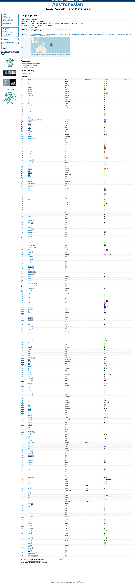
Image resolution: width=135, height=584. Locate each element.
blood (29, 125)
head (29, 127)
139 (22, 383)
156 (22, 420)
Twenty (30, 548)
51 (22, 188)
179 (22, 473)
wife (29, 204)
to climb (30, 455)
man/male (30, 194)
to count (30, 521)
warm (29, 381)
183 (22, 481)
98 (22, 297)
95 (22, 290)
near (29, 473)
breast (29, 116)
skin (29, 103)
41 (22, 167)
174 (22, 460)
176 (22, 467)
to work (30, 259)
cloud (29, 366)
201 (22, 533)
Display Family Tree (8, 42)
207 (22, 548)
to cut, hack (31, 248)
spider (29, 322)
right (29, 85)
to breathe (30, 136)
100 (22, 301)
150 (22, 406)
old (28, 434)
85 (22, 264)
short (29, 415)
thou (29, 481)
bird (29, 295)
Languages (6, 28)
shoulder (30, 118)
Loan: (125, 79)
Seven (29, 538)
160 (22, 429)
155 (22, 417)
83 (22, 259)
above (29, 464)
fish (29, 324)
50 (22, 186)
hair (29, 132)
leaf (29, 331)
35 (22, 152)
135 (22, 374)
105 (22, 310)
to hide (29, 453)
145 (22, 396)
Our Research (7, 23)
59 (22, 206)
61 (22, 210)
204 (22, 540)
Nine (29, 543)
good (29, 438)
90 (22, 278)
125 (22, 353)
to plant (30, 261)
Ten (29, 545)
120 (22, 343)
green (29, 408)
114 (22, 331)
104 (22, 309)
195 (22, 519)
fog (28, 368)
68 (22, 225)
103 (22, 307)
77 (22, 245)
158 (22, 424)
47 (22, 179)
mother (30, 206)
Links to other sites (8, 19)
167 (22, 444)
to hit (29, 234)
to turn (29, 95)
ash (29, 399)
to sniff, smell (31, 138)
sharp (29, 254)
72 (22, 234)
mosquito (30, 319)
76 (22, 243)
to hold (29, 276)
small (29, 410)
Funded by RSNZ (10, 89)
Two (29, 526)
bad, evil (30, 440)
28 (22, 136)
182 (22, 479)
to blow (30, 378)
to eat (29, 156)
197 (22, 523)
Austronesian (70, 0)
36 (22, 154)
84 (22, 261)
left (28, 83)
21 (22, 121)
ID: (22, 79)
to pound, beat (31, 286)
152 (22, 410)
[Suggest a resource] (28, 67)
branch (30, 329)
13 (22, 105)
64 (22, 216)
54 (22, 194)
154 (22, 415)
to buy (29, 281)
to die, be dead (32, 241)
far (28, 475)
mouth (29, 140)
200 (22, 530)
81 (22, 254)
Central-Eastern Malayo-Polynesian (58, 34)
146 (22, 399)
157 (22, 422)
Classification (6, 34)
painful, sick (31, 429)
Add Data (5, 39)
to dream (30, 186)
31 (22, 144)
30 (22, 140)
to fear (29, 123)
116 (22, 335)
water (29, 347)
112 (22, 326)
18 (22, 116)
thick (29, 422)
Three (29, 528)
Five (29, 533)
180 (22, 475)
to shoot (30, 230)
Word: (29, 79)
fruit (29, 337)
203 (22, 538)
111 (22, 324)
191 (22, 510)
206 (22, 545)
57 (22, 202)
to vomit (30, 152)
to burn (30, 394)
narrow (30, 424)
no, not (29, 519)
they (29, 499)
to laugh (30, 148)
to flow (29, 349)
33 (22, 148)
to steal (30, 236)
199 (22, 528)
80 (22, 252)
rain (29, 370)
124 (22, 351)
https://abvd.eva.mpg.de (58, 0)
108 (22, 317)
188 (22, 503)
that (29, 471)
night (29, 444)
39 (22, 162)
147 (22, 401)
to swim (30, 97)
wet (29, 388)
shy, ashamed (31, 431)
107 (22, 315)
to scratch (30, 245)
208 (22, 550)
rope (29, 218)
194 (22, 517)
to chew (30, 160)
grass (29, 339)
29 (22, 138)
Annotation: (88, 79)
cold (29, 383)
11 (22, 101)
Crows (76, 0)
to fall (29, 291)
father (29, 208)
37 (22, 156)
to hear (30, 172)
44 (22, 172)
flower (29, 335)
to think (30, 121)
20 (22, 120)
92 (22, 283)
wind (29, 376)
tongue (30, 146)
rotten (29, 326)
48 (22, 181)
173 (22, 458)
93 (22, 285)
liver (29, 114)
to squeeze (31, 271)
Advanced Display (8, 33)
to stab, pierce (31, 232)
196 (22, 521)
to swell (30, 269)
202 (22, 535)
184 (22, 483)
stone (29, 343)
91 (22, 281)
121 (22, 345)
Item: (66, 79)
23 (22, 125)
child (29, 200)
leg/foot (30, 87)
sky (29, 359)
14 (22, 108)
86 (22, 266)
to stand (30, 190)
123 (22, 349)
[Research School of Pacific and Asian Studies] (10, 73)
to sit (29, 188)
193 (22, 514)
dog (29, 293)
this (29, 469)
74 (22, 239)
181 (22, 477)
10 (22, 99)
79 (22, 250)
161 (22, 431)
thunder (30, 372)
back (29, 106)
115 (22, 333)
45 (22, 174)
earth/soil (30, 341)
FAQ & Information (8, 20)
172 (22, 455)
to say (29, 216)
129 (22, 361)
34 (22, 150)
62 (22, 212)
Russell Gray (74, 582)
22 (22, 123)
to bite (29, 167)
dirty (29, 99)
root (29, 333)
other (29, 508)
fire (28, 392)
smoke (29, 397)
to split (29, 252)
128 (22, 359)
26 (22, 132)
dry (28, 386)
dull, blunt (30, 256)
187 (22, 499)
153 (22, 412)
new (29, 436)
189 (22, 506)
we (28, 486)
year (29, 448)
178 (22, 471)
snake (29, 312)
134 (22, 372)
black (29, 401)
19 (22, 118)
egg (29, 297)
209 (22, 553)
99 (22, 299)
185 (22, 485)
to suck (30, 169)
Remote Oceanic (106, 34)
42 (22, 169)
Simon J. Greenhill (61, 582)
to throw (30, 288)
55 (22, 196)
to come (30, 93)
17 (22, 114)
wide (29, 427)
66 (22, 220)
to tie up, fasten (32, 220)
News (4, 25)
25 (22, 129)
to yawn (30, 179)
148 (22, 403)
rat (28, 305)
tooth (29, 144)
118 (22, 339)
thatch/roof (30, 212)
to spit (29, 154)
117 (22, 337)
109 (22, 319)
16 (22, 112)
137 (22, 378)
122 (22, 347)
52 (22, 190)
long (29, 417)
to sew (29, 222)
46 (22, 176)
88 (22, 271)
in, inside (30, 460)
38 (22, 160)
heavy (29, 390)
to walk (30, 89)
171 (22, 453)
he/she (29, 483)
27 (22, 134)
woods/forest (31, 357)
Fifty (29, 550)
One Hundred (31, 553)
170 (22, 450)
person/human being (33, 192)
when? (29, 451)
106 (22, 312)
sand (29, 345)
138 (22, 380)
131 (22, 366)
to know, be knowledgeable (35, 120)
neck (29, 129)
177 (22, 469)
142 (22, 390)
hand (29, 81)
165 (22, 440)
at (28, 458)
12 (22, 103)
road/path (30, 91)
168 (22, 446)
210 (22, 555)
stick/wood (30, 250)
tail (28, 310)
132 (22, 368)
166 (22, 442)
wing (29, 301)
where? (30, 477)
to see (29, 176)
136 (22, 376)
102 (22, 305)
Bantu (81, 0)
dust (29, 101)
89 (22, 276)
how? (29, 517)
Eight (29, 541)
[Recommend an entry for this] (66, 160)
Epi (44, 35)
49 (22, 183)
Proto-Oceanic (64, 29)
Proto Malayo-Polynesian (51, 29)
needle (30, 225)
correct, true (31, 442)
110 (22, 322)
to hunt (29, 227)
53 (22, 192)
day (29, 446)
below (29, 467)
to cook (30, 163)
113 (22, 329)
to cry (29, 150)
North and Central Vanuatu (118, 34)
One (29, 523)
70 (22, 230)
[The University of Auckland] (10, 54)
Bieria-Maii (48, 35)
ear (29, 170)
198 (22, 525)
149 (22, 404)
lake (29, 355)
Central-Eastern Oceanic (95, 34)
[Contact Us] (79, 582)
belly (29, 108)
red (29, 404)
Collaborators (6, 17)
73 (22, 236)
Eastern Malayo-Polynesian (75, 34)
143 (22, 392)
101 (22, 303)
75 (22, 241)
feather (30, 299)
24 (22, 127)
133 (22, 370)
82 (22, 256)
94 (22, 288)
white (29, 403)
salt (29, 353)
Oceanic (86, 34)
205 (22, 543)
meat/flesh (30, 307)
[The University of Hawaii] (10, 63)
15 (22, 110)
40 (22, 165)
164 (22, 438)
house (29, 210)
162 (22, 434)
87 (22, 269)
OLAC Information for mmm (30, 65)
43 (22, 170)
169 (22, 448)
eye (29, 174)
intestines (30, 112)
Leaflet (33, 54)
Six (28, 536)
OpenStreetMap (66, 54)
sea (29, 351)
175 (22, 464)
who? (29, 506)
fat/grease (30, 309)
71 (22, 232)
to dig (29, 278)
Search (5, 31)
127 (22, 357)
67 (22, 222)
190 (22, 508)
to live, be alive (32, 243)
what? (29, 503)
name (29, 214)
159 (22, 427)
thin (29, 420)
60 (22, 208)
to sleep (30, 181)
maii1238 (49, 21)
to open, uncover (32, 283)
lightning (30, 374)
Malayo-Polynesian (43, 34)
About (4, 16)
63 (22, 214)
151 (22, 408)
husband (30, 202)
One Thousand (32, 555)
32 (22, 146)
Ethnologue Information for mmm (31, 63)
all (28, 510)
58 (22, 204)
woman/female (32, 196)
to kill (29, 239)
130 (22, 363)
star (29, 363)
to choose (30, 264)
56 (22, 200)
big (28, 412)
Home (4, 14)
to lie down (31, 183)
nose (29, 134)
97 (22, 295)
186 (22, 495)
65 (22, 218)
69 (22, 227)
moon (29, 361)
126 (22, 355)
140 (22, 385)
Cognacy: (106, 79)
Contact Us (6, 22)
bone (29, 110)
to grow (30, 266)
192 (22, 512)
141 (22, 388)
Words (4, 30)
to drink (30, 165)
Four (29, 531)
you (29, 495)
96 (22, 293)
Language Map (7, 36)
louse (29, 317)
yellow (29, 406)
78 (22, 247)
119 (22, 341)
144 (22, 394)
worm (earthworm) (33, 315)
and (29, 512)
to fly (29, 303)
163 (22, 436)
